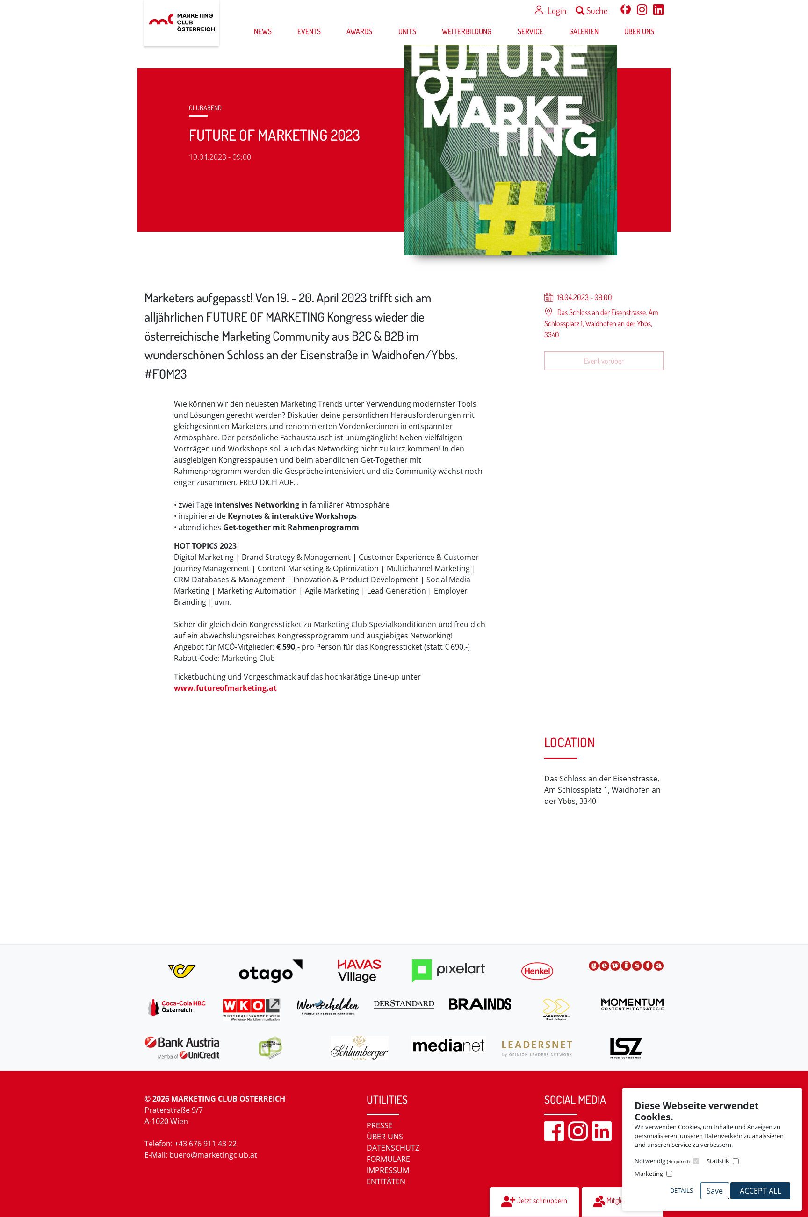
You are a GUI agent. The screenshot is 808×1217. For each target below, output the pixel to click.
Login (557, 10)
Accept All (760, 1191)
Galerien (584, 31)
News (263, 31)
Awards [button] (359, 31)
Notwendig (662, 1161)
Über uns (385, 1136)
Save (715, 1191)
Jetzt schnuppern (541, 1200)
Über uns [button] (639, 31)
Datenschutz (393, 1148)
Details (681, 1190)
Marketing (649, 1173)
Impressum (388, 1170)
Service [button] (530, 31)
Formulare (388, 1159)
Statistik (718, 1161)
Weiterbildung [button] (466, 31)
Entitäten (386, 1181)
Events (309, 31)
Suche (596, 10)
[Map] (337, 828)
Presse (380, 1125)
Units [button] (407, 31)
